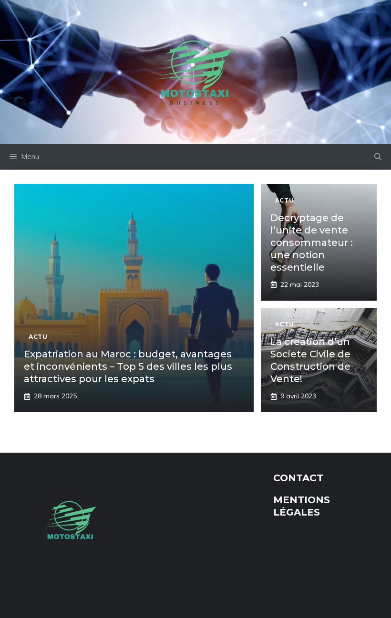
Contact (298, 478)
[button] (378, 157)
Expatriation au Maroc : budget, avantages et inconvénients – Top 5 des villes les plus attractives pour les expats (128, 366)
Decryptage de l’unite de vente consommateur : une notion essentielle (311, 242)
